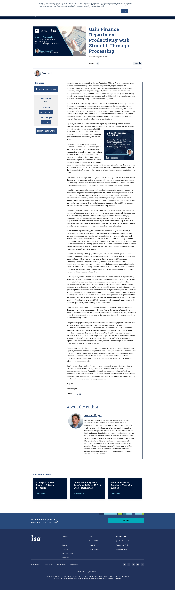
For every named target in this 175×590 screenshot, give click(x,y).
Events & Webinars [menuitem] (95, 541)
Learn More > (41, 494)
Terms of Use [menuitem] (48, 564)
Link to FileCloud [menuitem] (121, 549)
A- (41, 112)
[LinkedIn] (80, 394)
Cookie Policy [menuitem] (61, 564)
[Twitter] (77, 394)
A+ (50, 112)
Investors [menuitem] (65, 549)
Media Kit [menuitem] (92, 545)
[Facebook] (74, 393)
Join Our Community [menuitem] (123, 541)
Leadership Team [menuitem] (67, 553)
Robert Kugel (93, 415)
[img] (51, 89)
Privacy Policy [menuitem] (35, 564)
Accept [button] (124, 11)
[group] (46, 89)
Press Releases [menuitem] (94, 549)
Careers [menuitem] (64, 545)
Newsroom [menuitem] (65, 557)
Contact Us (126, 520)
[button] (37, 89)
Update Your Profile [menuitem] (122, 545)
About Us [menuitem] (65, 541)
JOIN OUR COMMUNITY (46, 131)
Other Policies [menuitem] (74, 564)
